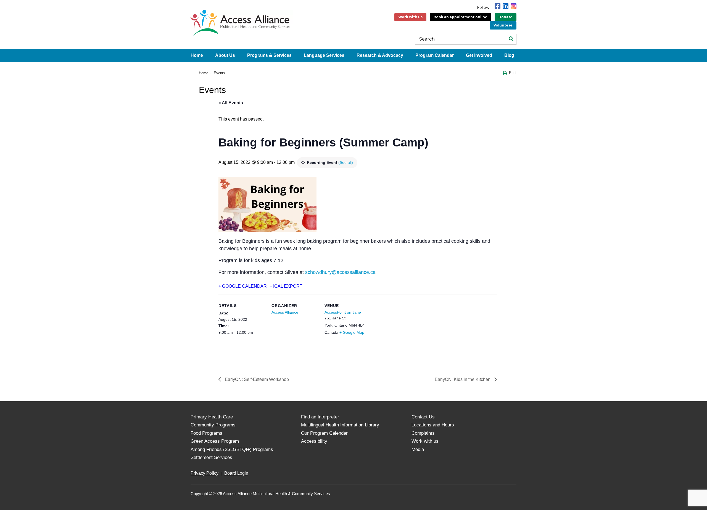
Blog (509, 55)
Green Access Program (215, 441)
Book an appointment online (460, 17)
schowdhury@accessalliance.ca (340, 272)
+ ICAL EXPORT (286, 286)
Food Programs (206, 433)
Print (512, 73)
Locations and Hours (432, 425)
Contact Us (423, 417)
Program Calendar (434, 55)
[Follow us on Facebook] (497, 6)
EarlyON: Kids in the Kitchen (463, 379)
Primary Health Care (212, 417)
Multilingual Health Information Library (340, 425)
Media (417, 449)
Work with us (410, 17)
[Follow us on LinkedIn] (505, 6)
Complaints (423, 433)
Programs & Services (269, 55)
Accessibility (314, 441)
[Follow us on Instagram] (513, 6)
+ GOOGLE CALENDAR (242, 286)
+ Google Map (351, 332)
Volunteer (503, 25)
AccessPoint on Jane (343, 312)
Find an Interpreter (320, 417)
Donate (505, 17)
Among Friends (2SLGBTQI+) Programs (232, 449)
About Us (225, 55)
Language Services (324, 55)
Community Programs (213, 425)
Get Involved (479, 55)
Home (197, 55)
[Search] (510, 39)
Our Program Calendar (324, 433)
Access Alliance (284, 312)
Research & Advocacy (380, 55)
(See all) (345, 162)
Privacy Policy (204, 473)
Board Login (236, 473)
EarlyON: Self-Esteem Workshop (256, 379)
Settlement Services (211, 457)
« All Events (230, 102)
